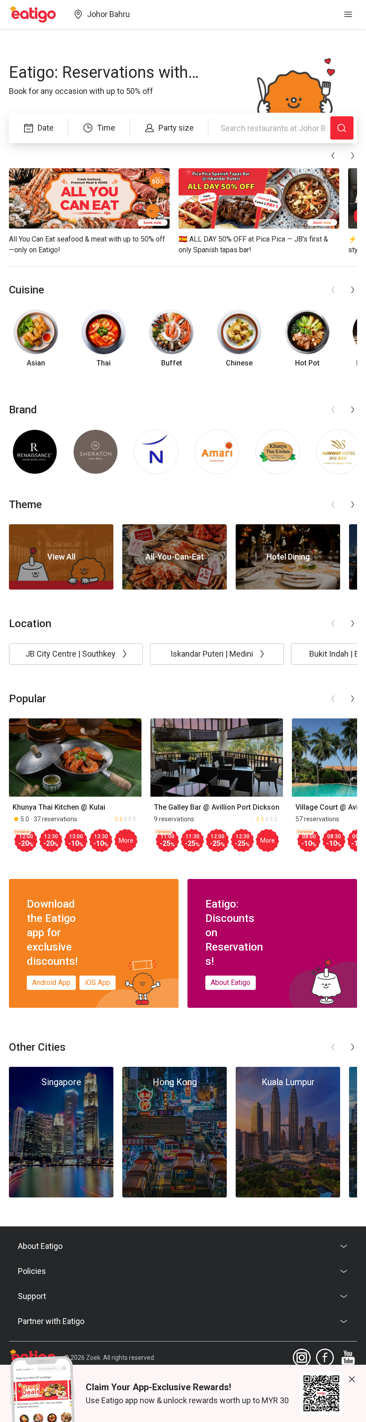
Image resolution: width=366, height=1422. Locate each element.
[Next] (352, 156)
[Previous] (333, 156)
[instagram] (302, 1358)
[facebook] (325, 1358)
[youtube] (348, 1358)
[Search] (342, 128)
